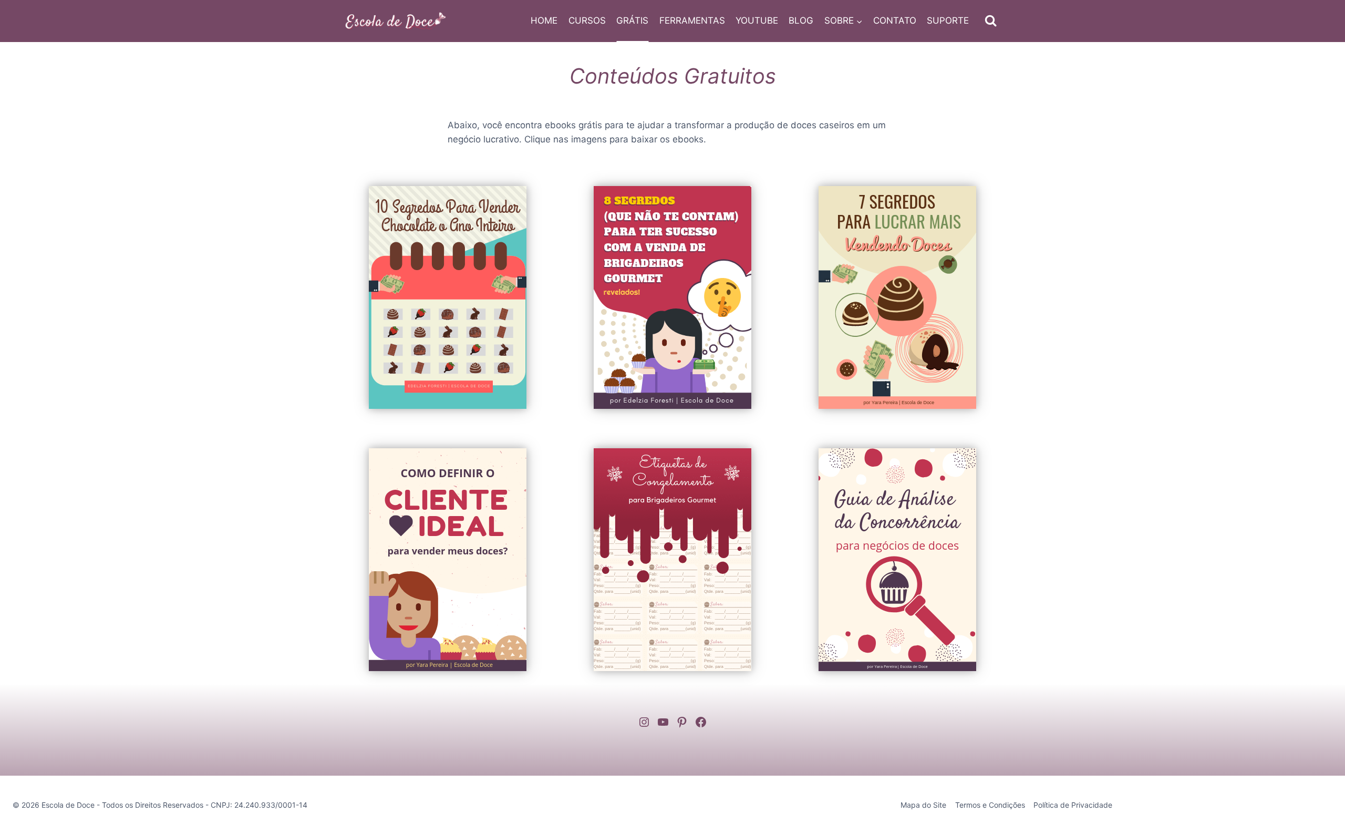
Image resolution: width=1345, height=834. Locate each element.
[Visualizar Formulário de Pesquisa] (990, 21)
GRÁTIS (632, 20)
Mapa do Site (923, 804)
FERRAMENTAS (692, 20)
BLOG (801, 20)
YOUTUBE (757, 20)
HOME (544, 20)
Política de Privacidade (1072, 804)
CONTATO (894, 20)
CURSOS (587, 20)
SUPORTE (948, 20)
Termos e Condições (990, 804)
